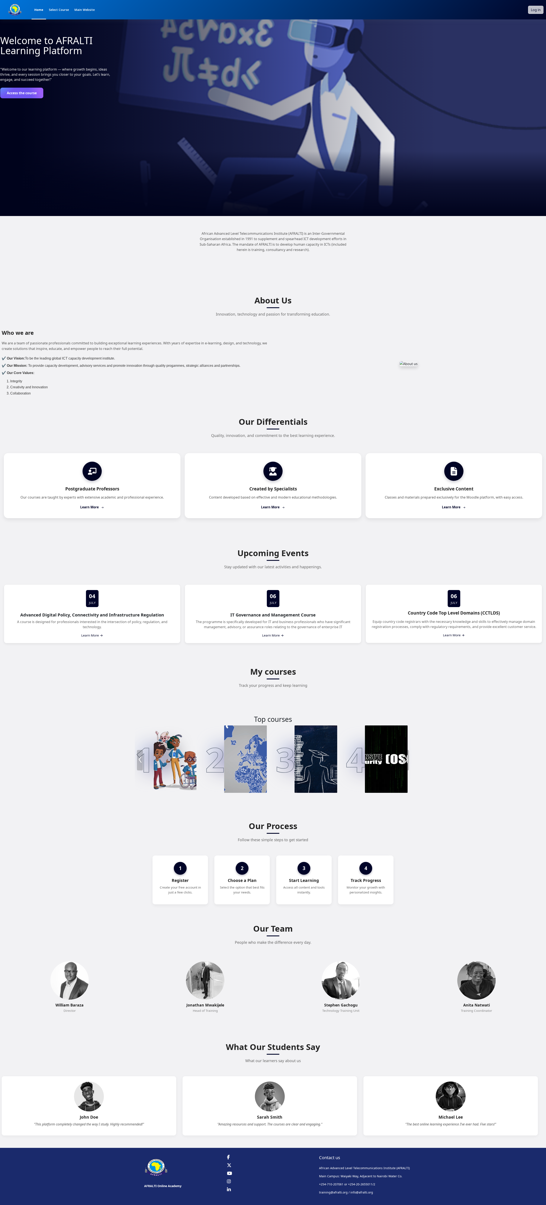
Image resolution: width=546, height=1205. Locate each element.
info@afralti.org (361, 1192)
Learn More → (92, 635)
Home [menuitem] (38, 10)
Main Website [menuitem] (84, 10)
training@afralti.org (333, 1192)
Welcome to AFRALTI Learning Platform (46, 45)
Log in (536, 9)
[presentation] (140, 760)
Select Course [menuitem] (59, 10)
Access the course (22, 93)
